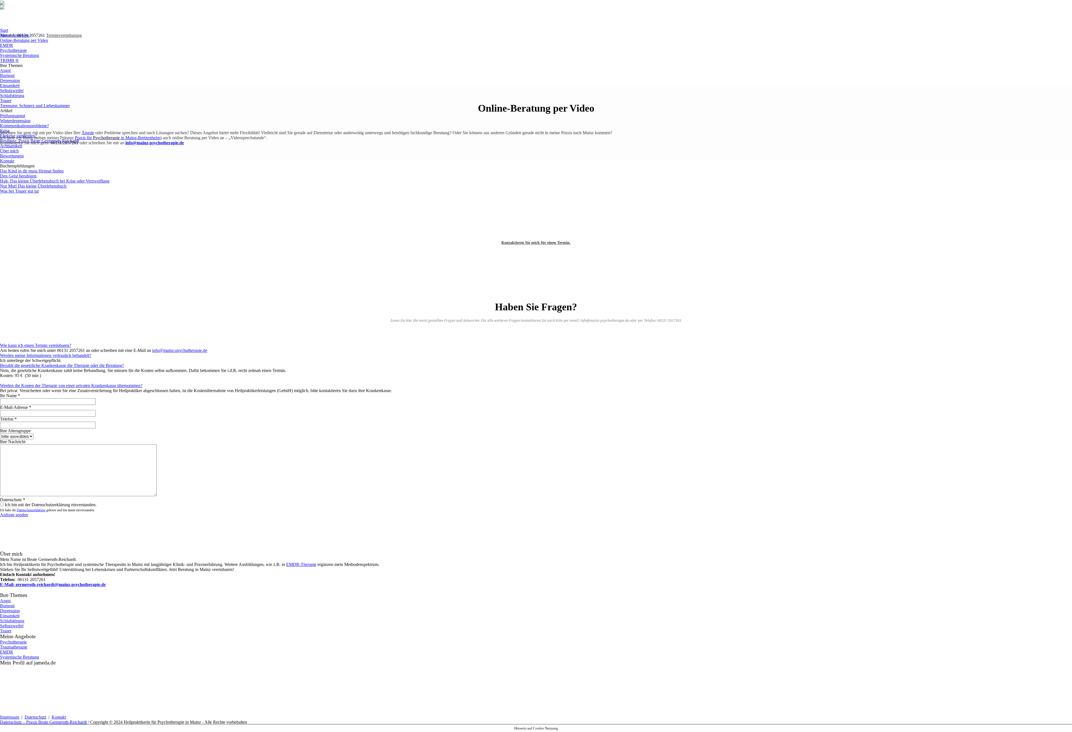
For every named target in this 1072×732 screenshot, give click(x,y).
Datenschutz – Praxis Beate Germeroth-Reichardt (43, 722)
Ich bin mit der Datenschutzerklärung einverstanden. (51, 504)
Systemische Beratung (19, 657)
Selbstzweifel (11, 625)
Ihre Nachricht (12, 441)
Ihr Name (10, 395)
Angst (5, 600)
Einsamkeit (10, 615)
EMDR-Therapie (301, 564)
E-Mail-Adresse (15, 407)
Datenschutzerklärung (31, 510)
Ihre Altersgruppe (15, 430)
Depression (10, 610)
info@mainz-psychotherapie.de (179, 350)
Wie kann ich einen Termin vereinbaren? (35, 345)
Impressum (9, 717)
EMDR (6, 652)
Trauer (5, 630)
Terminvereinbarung (64, 35)
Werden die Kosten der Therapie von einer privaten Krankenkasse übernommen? (71, 385)
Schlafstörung (12, 620)
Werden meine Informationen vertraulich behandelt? (45, 355)
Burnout (7, 605)
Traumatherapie (13, 647)
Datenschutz (12, 499)
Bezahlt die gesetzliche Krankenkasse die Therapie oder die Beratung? (62, 365)
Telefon (8, 419)
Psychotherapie (13, 642)
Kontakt (59, 717)
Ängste (88, 132)
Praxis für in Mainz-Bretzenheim (117, 137)
